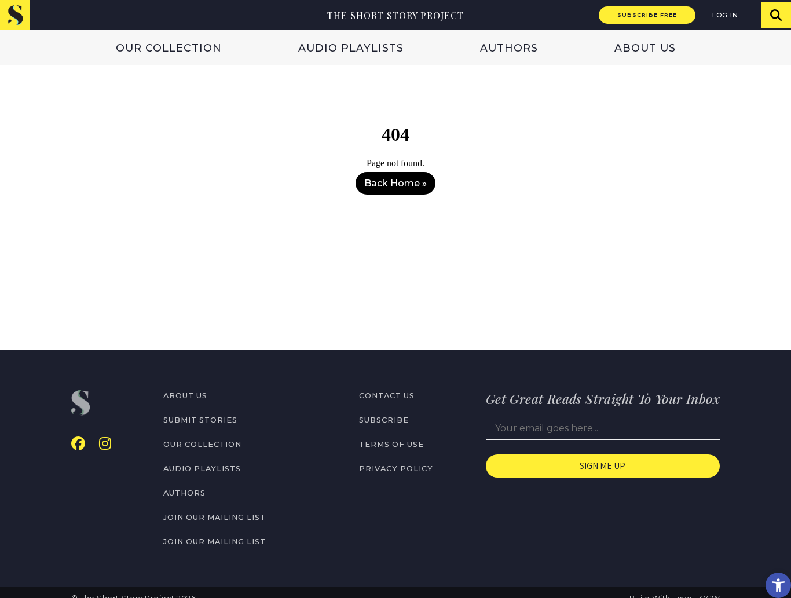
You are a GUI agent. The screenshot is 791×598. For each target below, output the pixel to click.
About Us (645, 48)
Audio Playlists (351, 48)
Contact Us (387, 395)
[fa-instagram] (105, 443)
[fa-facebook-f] (78, 443)
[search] (776, 15)
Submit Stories (200, 420)
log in (725, 15)
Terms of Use (391, 444)
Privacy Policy (396, 468)
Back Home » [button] (395, 183)
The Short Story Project (395, 15)
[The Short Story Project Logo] (15, 15)
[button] (778, 585)
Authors (509, 48)
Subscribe (384, 420)
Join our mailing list (214, 517)
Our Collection (169, 48)
